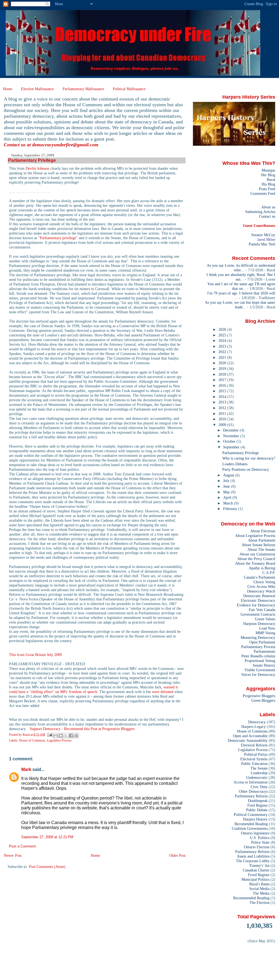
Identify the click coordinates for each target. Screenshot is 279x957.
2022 (223, 352)
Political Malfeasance (129, 89)
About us (268, 207)
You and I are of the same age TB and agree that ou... (241, 286)
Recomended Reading (251, 824)
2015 (223, 391)
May (227, 492)
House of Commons (32, 740)
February (230, 508)
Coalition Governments (250, 828)
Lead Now (267, 628)
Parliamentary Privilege (240, 453)
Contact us (267, 216)
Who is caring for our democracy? (248, 458)
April (227, 497)
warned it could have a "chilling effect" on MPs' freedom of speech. (93, 689)
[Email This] (55, 735)
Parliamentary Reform (252, 851)
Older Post (177, 855)
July (227, 480)
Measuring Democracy (258, 637)
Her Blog (268, 175)
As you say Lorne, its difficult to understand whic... (241, 267)
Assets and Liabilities (253, 856)
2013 (223, 402)
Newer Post (13, 855)
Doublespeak (258, 800)
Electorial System (254, 759)
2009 (223, 425)
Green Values (265, 619)
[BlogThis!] (60, 735)
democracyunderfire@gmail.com (65, 144)
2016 (223, 385)
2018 (223, 374)
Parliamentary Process (258, 647)
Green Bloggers (263, 700)
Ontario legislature (255, 833)
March (228, 503)
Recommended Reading (251, 898)
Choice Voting (264, 582)
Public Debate (257, 810)
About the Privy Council (256, 559)
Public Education (254, 763)
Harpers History (255, 819)
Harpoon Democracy (259, 623)
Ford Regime (257, 805)
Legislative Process (59, 740)
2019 (223, 368)
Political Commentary (251, 814)
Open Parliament (262, 642)
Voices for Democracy (258, 674)
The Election (259, 902)
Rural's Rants (259, 884)
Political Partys (256, 754)
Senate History (264, 665)
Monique (268, 170)
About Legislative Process (255, 535)
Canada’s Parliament (259, 577)
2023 (223, 346)
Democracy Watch (261, 591)
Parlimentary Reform (251, 796)
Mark (26, 769)
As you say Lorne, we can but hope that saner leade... (240, 304)
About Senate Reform (258, 545)
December (231, 430)
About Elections (262, 531)
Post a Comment (22, 846)
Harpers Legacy (253, 726)
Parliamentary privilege (58, 238)
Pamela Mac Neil (262, 244)
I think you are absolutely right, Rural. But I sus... (241, 276)
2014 (223, 396)
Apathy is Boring (262, 568)
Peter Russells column (258, 656)
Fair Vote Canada (262, 609)
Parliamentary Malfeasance (83, 89)
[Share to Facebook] (71, 735)
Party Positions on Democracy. (246, 469)
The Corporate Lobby (252, 861)
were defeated (163, 691)
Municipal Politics (255, 879)
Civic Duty (259, 787)
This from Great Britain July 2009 (35, 654)
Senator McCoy (263, 235)
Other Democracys (253, 791)
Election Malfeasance (37, 89)
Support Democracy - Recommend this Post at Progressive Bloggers (82, 729)
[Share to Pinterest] (76, 735)
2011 (223, 413)
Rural (271, 179)
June (227, 486)
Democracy (257, 722)
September (232, 447)
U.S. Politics (259, 838)
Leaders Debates (234, 464)
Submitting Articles (260, 211)
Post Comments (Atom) (47, 866)
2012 (223, 408)
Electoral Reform (254, 745)
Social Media (259, 888)
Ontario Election (256, 847)
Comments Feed (262, 193)
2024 (223, 340)
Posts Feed (267, 189)
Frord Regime (258, 875)
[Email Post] (49, 734)
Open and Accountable (250, 736)
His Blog (268, 184)
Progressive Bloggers (259, 696)
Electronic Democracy (258, 600)
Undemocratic (257, 777)
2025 (223, 335)
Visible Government (259, 670)
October (229, 441)
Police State (260, 842)
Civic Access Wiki (261, 586)
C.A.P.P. (268, 572)
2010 (223, 419)
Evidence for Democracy (256, 605)
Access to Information (250, 782)
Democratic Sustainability (248, 740)
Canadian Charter (256, 870)
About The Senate (261, 549)
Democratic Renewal (259, 596)
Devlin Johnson (37, 168)
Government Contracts (258, 614)
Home (7, 89)
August (229, 475)
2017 (223, 380)
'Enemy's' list (259, 865)
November (231, 436)
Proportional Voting (260, 660)
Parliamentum (264, 651)
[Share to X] (66, 735)
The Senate (259, 768)
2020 (223, 363)
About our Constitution (257, 554)
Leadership (259, 773)
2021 (223, 357)
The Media (261, 893)
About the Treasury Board (255, 563)
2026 (223, 329)
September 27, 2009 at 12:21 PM (47, 837)
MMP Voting (265, 633)
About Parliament (261, 540)
